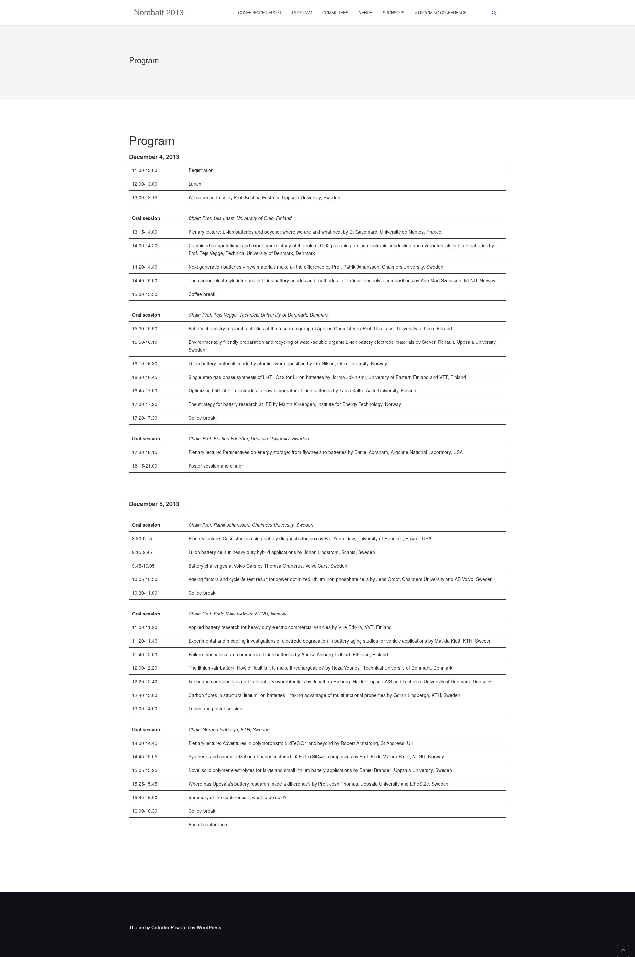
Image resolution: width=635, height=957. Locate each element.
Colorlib (160, 927)
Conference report (259, 12)
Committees (335, 12)
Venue (365, 12)
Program (302, 12)
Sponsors (393, 12)
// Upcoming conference (440, 12)
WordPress (209, 927)
